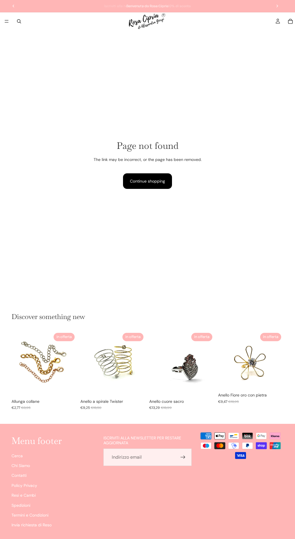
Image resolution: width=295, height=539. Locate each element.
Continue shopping (147, 181)
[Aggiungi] (206, 387)
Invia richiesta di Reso (32, 524)
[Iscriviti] (183, 457)
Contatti (19, 475)
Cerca (17, 455)
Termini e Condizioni (30, 515)
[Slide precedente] (18, 363)
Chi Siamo (21, 465)
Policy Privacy (24, 485)
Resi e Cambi (24, 495)
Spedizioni (21, 505)
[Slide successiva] (70, 363)
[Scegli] (68, 387)
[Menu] (6, 21)
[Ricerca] (19, 21)
